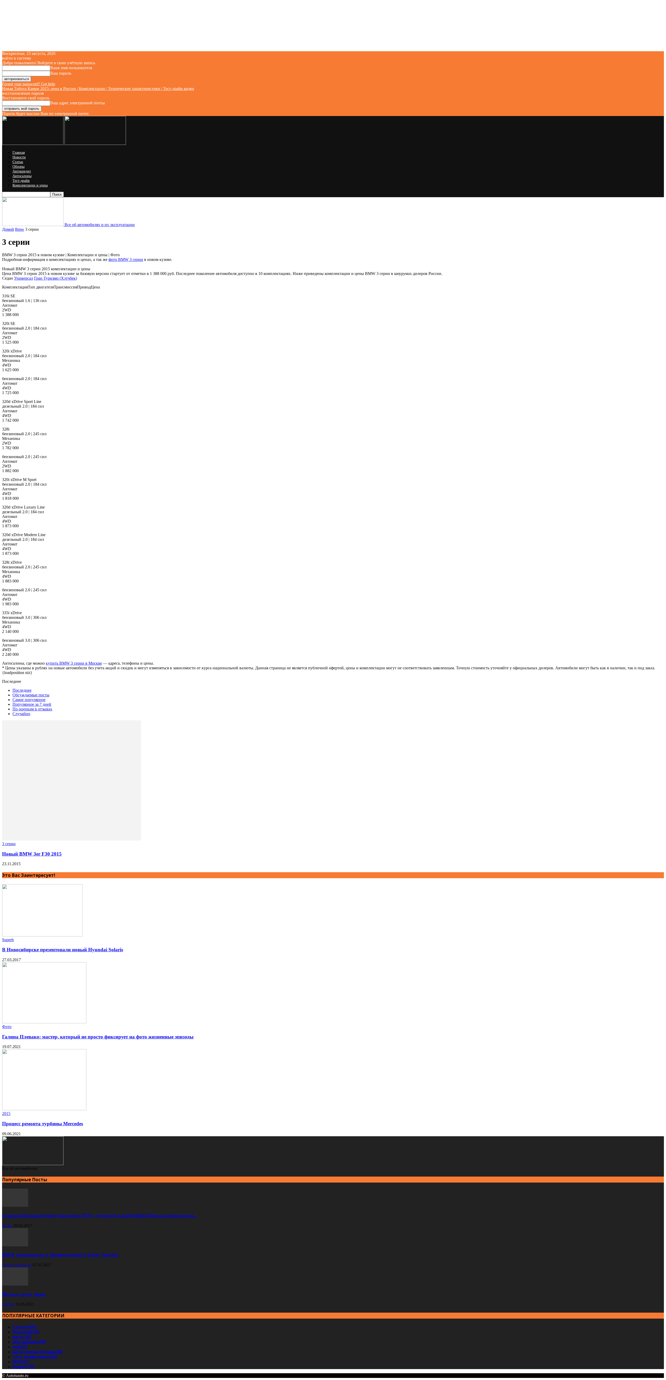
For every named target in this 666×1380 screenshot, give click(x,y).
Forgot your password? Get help (28, 84)
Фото (6, 1026)
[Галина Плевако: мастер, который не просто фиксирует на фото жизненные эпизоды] (44, 1022)
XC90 (7, 1225)
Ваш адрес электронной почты (77, 103)
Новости (19, 157)
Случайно (21, 713)
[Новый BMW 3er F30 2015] (71, 839)
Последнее (21, 690)
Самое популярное (29, 699)
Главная (18, 153)
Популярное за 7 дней (31, 704)
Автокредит (21, 171)
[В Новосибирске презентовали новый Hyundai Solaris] (42, 935)
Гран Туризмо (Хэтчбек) (55, 278)
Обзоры (18, 167)
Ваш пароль (60, 73)
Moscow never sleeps (24, 1294)
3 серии (9, 844)
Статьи (17, 162)
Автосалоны (21, 176)
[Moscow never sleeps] (15, 1284)
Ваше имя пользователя (71, 68)
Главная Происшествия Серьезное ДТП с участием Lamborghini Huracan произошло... (100, 1215)
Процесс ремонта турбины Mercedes (42, 1123)
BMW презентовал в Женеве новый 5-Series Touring (60, 1254)
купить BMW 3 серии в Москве (74, 663)
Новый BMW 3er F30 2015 (32, 854)
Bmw (19, 229)
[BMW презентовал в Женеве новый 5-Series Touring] (15, 1245)
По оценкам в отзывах (32, 709)
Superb (8, 940)
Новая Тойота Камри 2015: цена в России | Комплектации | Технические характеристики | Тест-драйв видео (98, 88)
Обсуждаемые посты (30, 695)
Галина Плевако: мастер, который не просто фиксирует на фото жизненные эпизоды (98, 1036)
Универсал (23, 278)
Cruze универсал (16, 1265)
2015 (6, 1113)
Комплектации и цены (30, 185)
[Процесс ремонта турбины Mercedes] (44, 1109)
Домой (8, 229)
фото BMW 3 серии (125, 259)
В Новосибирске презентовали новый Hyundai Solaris (62, 949)
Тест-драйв (21, 181)
